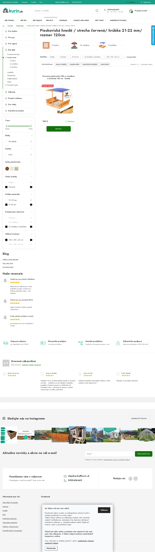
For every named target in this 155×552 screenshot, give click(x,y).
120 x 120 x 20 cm (20, 240)
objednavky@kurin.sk (62, 2)
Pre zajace (12, 43)
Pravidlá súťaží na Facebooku (12, 531)
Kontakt (33, 2)
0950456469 (77, 2)
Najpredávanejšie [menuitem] (90, 64)
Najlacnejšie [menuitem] (61, 64)
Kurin (20, 154)
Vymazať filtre (131, 57)
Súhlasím (104, 510)
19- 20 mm (20, 200)
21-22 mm (20, 204)
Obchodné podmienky (10, 523)
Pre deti (11, 50)
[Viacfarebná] (12, 169)
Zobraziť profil (139, 418)
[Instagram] (135, 478)
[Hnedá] (7, 169)
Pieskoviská (11, 57)
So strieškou (14, 64)
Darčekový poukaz (16, 111)
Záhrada (11, 92)
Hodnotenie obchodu (10, 519)
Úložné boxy (11, 75)
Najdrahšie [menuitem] (74, 64)
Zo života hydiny (8, 267)
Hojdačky (10, 72)
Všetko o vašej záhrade (10, 259)
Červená (20, 187)
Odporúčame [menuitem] (47, 64)
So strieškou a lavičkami (20, 226)
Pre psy (11, 37)
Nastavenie (51, 548)
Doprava (25, 2)
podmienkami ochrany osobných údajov (117, 460)
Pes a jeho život (8, 263)
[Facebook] (130, 478)
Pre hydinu (12, 31)
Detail (58, 129)
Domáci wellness (15, 98)
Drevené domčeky (13, 54)
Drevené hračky (12, 85)
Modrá (20, 182)
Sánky (9, 82)
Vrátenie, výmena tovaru (10, 527)
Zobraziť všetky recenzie (31, 365)
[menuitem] (10, 20)
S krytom (13, 61)
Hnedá (52, 57)
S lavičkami (13, 67)
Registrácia (147, 2)
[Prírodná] (16, 169)
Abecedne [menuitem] (105, 64)
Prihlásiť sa (144, 454)
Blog (4, 515)
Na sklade (20, 141)
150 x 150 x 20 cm (20, 244)
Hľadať (97, 11)
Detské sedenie (12, 79)
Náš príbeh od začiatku (10, 2)
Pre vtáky (12, 104)
